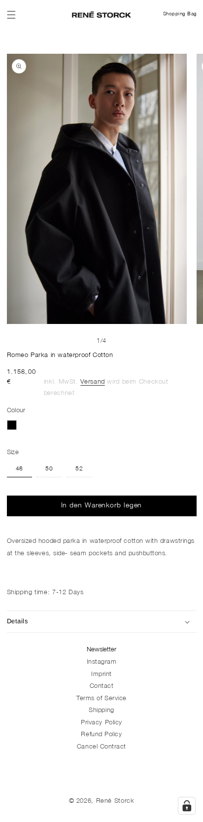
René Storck (115, 801)
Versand (92, 382)
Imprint (101, 675)
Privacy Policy (101, 723)
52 (79, 469)
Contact (102, 686)
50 (49, 469)
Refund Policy (101, 735)
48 (20, 469)
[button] (11, 15)
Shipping (101, 711)
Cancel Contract (101, 747)
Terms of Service (101, 699)
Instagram (102, 662)
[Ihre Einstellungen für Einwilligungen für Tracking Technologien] (186, 805)
